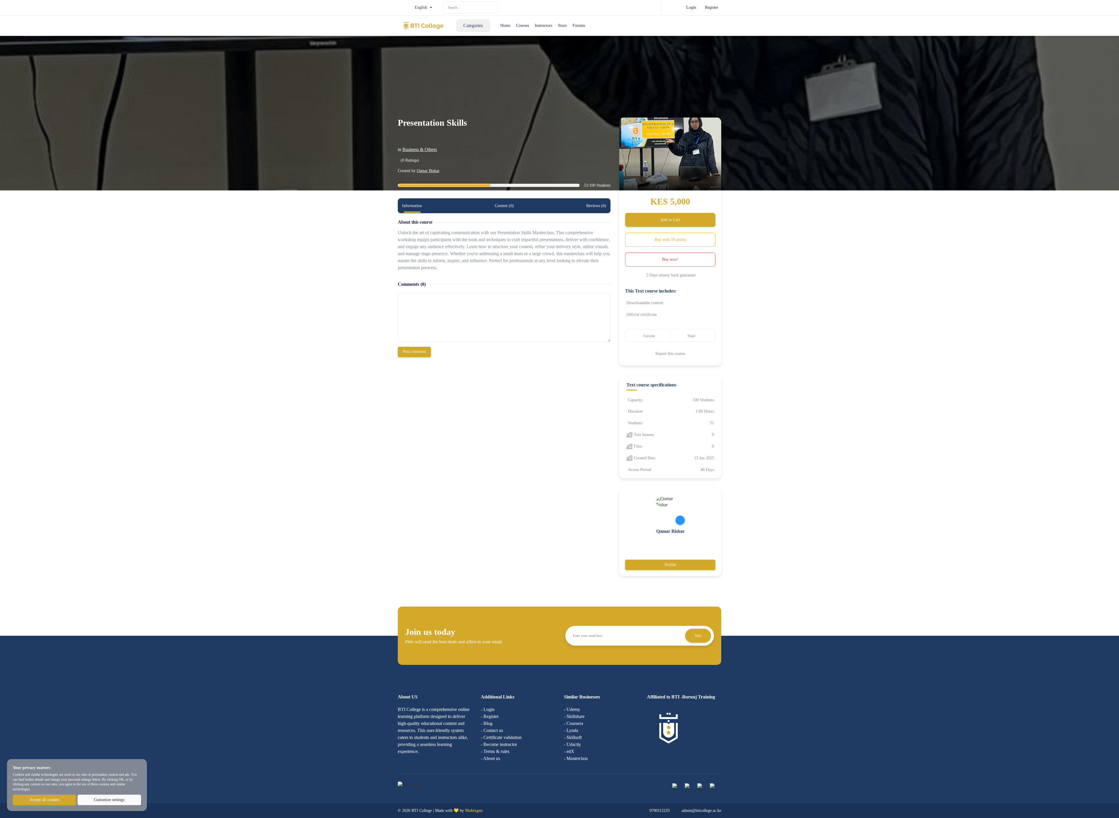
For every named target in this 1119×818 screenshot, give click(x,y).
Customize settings (109, 800)
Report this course (670, 353)
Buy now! (670, 259)
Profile (670, 565)
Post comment (414, 351)
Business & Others (419, 149)
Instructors (543, 25)
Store (562, 25)
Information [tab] (412, 206)
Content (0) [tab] (504, 206)
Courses (522, 25)
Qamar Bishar (428, 171)
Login (691, 7)
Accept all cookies (44, 800)
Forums (579, 25)
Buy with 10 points (670, 239)
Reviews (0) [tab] (596, 206)
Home (505, 25)
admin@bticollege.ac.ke (701, 810)
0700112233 (660, 810)
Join (698, 635)
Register (711, 7)
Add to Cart (670, 220)
